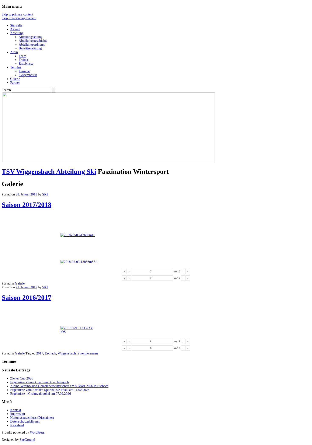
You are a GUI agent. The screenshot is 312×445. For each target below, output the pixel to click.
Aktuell (15, 29)
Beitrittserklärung (30, 48)
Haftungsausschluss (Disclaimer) (32, 417)
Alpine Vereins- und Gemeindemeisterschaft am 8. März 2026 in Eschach (59, 386)
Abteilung (17, 33)
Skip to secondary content (19, 18)
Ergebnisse (26, 63)
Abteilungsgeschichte (33, 40)
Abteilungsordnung (32, 44)
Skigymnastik (28, 75)
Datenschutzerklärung (24, 421)
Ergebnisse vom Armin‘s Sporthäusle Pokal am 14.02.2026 (49, 390)
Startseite (16, 25)
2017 (39, 353)
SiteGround (27, 439)
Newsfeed (17, 425)
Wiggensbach (67, 353)
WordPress (37, 432)
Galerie (15, 79)
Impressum (17, 414)
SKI (45, 194)
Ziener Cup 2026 (21, 378)
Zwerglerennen (87, 353)
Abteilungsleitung (30, 37)
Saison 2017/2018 (26, 204)
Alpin (14, 52)
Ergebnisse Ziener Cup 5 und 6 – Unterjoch (39, 382)
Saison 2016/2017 (26, 297)
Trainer (23, 59)
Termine (15, 67)
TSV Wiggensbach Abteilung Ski (49, 171)
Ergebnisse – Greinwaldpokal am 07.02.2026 (40, 393)
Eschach (50, 353)
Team (22, 56)
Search (6, 90)
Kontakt (15, 410)
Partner (15, 82)
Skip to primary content (17, 14)
